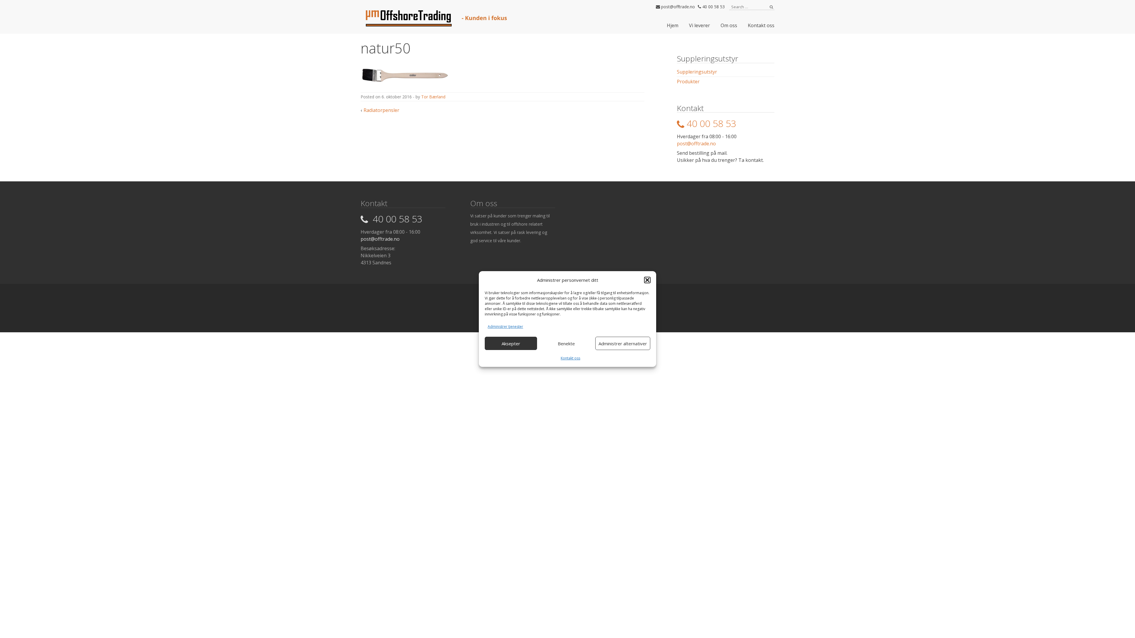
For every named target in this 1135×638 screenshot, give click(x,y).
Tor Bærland (433, 97)
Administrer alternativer (623, 343)
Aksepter (511, 343)
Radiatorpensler (381, 110)
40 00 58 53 (713, 6)
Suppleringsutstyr (697, 72)
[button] (647, 280)
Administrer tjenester (505, 326)
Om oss (729, 25)
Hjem (672, 25)
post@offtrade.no (677, 6)
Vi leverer (699, 25)
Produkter (688, 81)
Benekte (566, 343)
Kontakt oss (570, 358)
